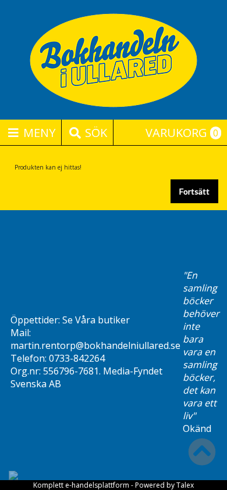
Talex (185, 485)
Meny (37, 132)
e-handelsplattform (97, 485)
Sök (94, 132)
